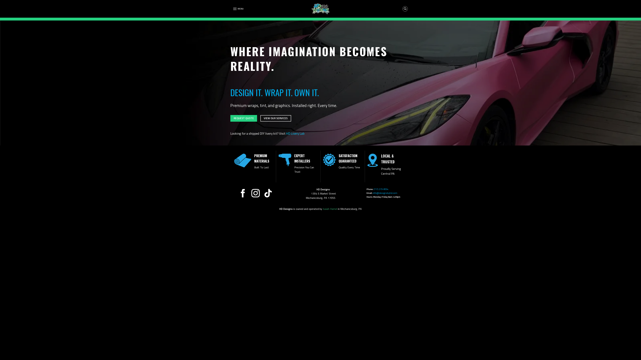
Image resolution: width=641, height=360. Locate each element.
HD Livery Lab (295, 133)
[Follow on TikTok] (268, 194)
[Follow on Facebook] (243, 194)
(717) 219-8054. (388, 189)
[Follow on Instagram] (255, 194)
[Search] (405, 9)
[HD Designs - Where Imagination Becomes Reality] (320, 8)
